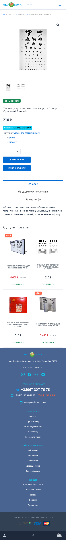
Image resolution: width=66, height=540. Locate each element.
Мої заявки (33, 456)
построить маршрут (33, 368)
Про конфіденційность (33, 427)
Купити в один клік (16, 168)
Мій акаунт (33, 450)
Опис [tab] (35, 184)
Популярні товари (33, 490)
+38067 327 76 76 (35, 389)
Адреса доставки (33, 466)
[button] (33, 535)
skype (29, 374)
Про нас (33, 416)
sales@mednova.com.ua (35, 402)
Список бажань (33, 471)
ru (31, 4)
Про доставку (33, 421)
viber (23, 374)
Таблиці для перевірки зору (26, 133)
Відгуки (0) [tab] (35, 199)
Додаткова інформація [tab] (35, 191)
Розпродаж (33, 505)
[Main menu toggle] (60, 5)
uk (28, 4)
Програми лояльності (33, 485)
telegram (43, 374)
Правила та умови (33, 437)
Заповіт (13, 138)
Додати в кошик (17, 159)
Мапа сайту (33, 432)
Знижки (33, 495)
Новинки (33, 500)
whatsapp (36, 374)
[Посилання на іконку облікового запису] (4, 535)
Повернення (33, 461)
